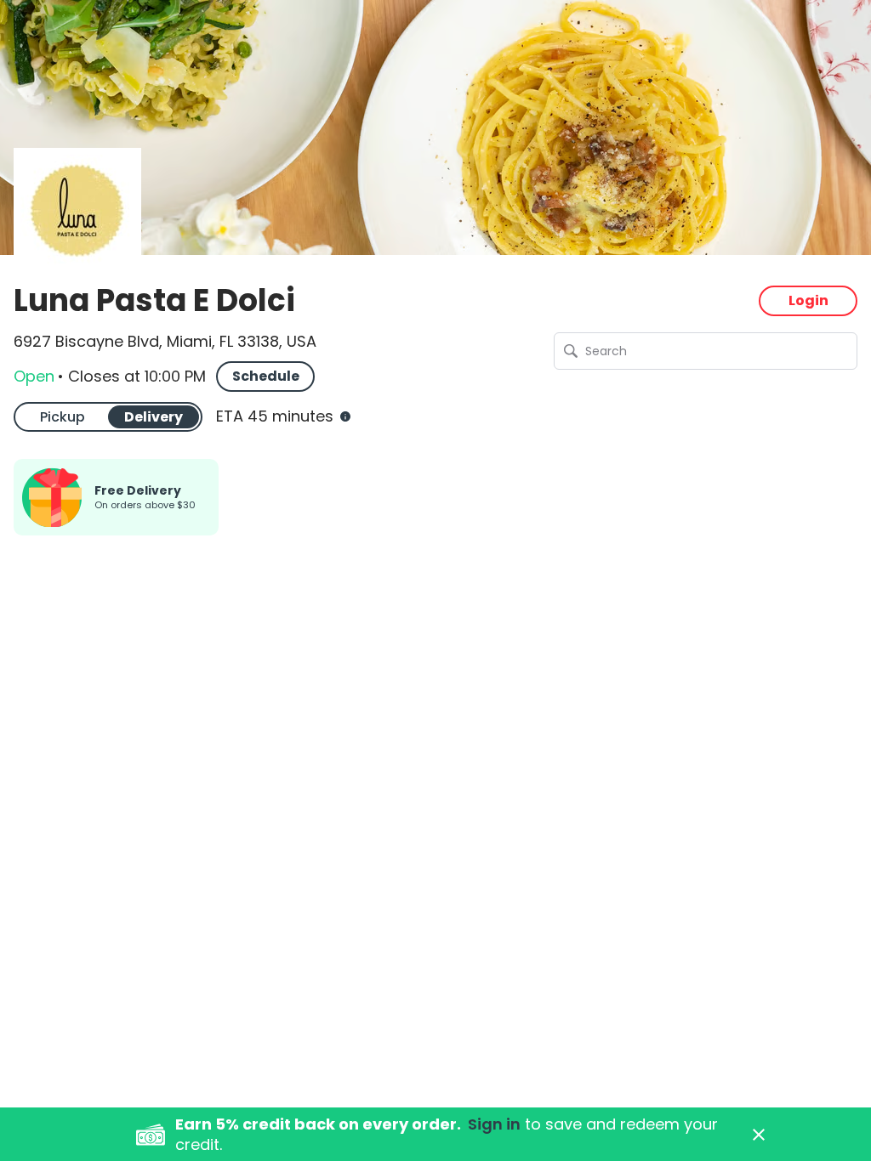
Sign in (494, 1124)
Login (808, 300)
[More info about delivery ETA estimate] (343, 416)
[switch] (108, 416)
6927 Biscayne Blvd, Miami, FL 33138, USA (165, 341)
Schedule (265, 376)
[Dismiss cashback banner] (759, 1134)
